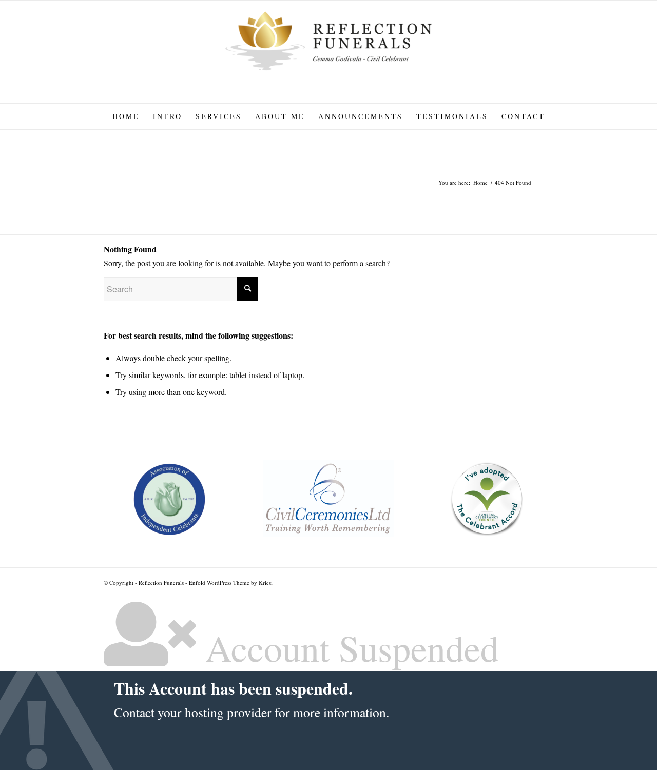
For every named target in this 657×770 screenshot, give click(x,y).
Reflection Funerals (161, 582)
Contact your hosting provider (193, 712)
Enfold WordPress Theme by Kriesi (231, 582)
